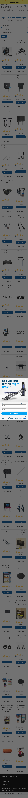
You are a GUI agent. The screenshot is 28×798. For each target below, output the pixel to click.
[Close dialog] (25, 379)
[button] (14, 413)
